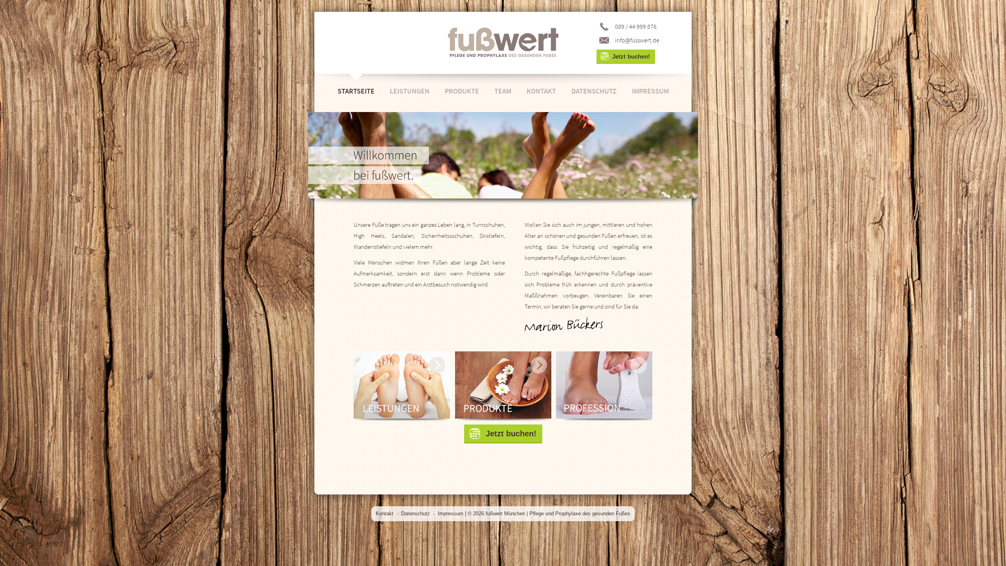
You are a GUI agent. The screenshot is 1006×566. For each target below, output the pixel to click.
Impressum (650, 91)
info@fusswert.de (637, 40)
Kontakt (541, 91)
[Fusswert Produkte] (503, 387)
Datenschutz (594, 91)
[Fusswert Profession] (604, 387)
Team (502, 91)
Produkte (462, 91)
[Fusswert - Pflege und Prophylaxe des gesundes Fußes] (503, 43)
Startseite (356, 91)
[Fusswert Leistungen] (402, 387)
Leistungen (410, 91)
